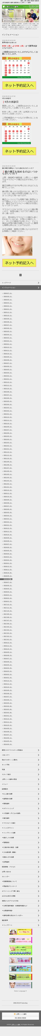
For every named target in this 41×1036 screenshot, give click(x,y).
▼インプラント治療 (8, 833)
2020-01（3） (8, 525)
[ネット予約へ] (19, 85)
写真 (3, 769)
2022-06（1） (8, 433)
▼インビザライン (8, 828)
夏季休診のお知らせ (9, 42)
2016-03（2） (8, 671)
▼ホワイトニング (8, 808)
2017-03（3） (8, 633)
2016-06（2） (8, 661)
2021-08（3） (8, 464)
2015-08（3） (8, 693)
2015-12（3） (8, 680)
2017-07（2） (8, 620)
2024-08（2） (8, 360)
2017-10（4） (8, 611)
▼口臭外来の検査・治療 (10, 847)
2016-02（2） (8, 674)
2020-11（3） (8, 493)
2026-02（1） (8, 306)
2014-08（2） (8, 731)
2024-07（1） (8, 363)
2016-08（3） (8, 655)
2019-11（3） (8, 531)
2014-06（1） (8, 738)
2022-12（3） (8, 417)
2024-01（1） (8, 379)
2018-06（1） (8, 585)
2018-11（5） (8, 569)
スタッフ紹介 (6, 774)
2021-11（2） (8, 455)
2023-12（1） (8, 382)
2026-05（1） (8, 299)
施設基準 (5, 920)
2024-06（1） (8, 366)
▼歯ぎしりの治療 (8, 837)
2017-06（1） (8, 623)
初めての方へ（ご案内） (10, 760)
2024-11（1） (8, 350)
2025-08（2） (8, 322)
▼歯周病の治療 (7, 798)
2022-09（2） (8, 426)
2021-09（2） (8, 461)
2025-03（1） (8, 337)
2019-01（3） (8, 563)
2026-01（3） (8, 309)
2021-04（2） (8, 477)
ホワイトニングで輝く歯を (11, 891)
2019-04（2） (8, 553)
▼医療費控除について (9, 881)
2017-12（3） (8, 604)
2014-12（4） (8, 719)
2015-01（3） (8, 715)
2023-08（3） (8, 391)
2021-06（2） (8, 471)
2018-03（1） (8, 595)
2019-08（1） (8, 541)
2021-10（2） (8, 458)
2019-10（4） (8, 534)
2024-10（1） (8, 353)
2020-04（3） (8, 515)
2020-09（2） (8, 499)
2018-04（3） (8, 592)
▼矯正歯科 (5, 818)
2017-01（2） (8, 639)
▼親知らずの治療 (8, 857)
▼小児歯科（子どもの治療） (11, 813)
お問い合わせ (6, 871)
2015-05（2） (8, 703)
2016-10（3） (8, 649)
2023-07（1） (8, 395)
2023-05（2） (8, 401)
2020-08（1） (8, 503)
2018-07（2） (8, 582)
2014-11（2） (8, 722)
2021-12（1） (8, 452)
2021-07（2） (8, 468)
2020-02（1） (8, 522)
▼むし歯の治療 (7, 794)
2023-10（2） (8, 388)
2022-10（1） (8, 423)
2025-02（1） (8, 341)
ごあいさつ (5, 755)
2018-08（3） (8, 579)
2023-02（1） (8, 411)
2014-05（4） (8, 741)
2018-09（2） (8, 576)
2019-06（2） (8, 547)
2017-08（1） (8, 617)
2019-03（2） (8, 557)
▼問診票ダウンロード (9, 886)
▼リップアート (7, 925)
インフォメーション (8, 287)
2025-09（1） (8, 318)
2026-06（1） (8, 296)
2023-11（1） (8, 385)
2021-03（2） (8, 480)
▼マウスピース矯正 (8, 823)
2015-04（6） (8, 706)
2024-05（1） (8, 369)
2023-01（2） (8, 414)
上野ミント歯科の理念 (9, 779)
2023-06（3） (8, 398)
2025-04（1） (8, 334)
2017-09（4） (8, 614)
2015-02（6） (8, 712)
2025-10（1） (8, 315)
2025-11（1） (8, 312)
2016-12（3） (8, 642)
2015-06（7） (8, 700)
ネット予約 (5, 764)
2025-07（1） (8, 325)
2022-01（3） (8, 449)
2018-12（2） (8, 566)
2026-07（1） (8, 293)
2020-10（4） (8, 496)
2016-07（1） (8, 658)
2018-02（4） (8, 598)
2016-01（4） (8, 677)
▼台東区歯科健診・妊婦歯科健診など (14, 905)
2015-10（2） (8, 687)
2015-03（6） (8, 709)
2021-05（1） (8, 474)
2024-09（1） (8, 357)
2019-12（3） (8, 528)
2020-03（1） (8, 518)
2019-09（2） (8, 538)
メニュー (5, 784)
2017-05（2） (8, 626)
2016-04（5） (8, 668)
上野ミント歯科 (15, 1024)
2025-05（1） (8, 331)
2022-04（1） (8, 439)
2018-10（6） (8, 572)
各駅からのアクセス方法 (10, 901)
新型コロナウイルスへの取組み (12, 750)
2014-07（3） (8, 734)
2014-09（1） (8, 728)
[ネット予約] (19, 151)
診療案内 (5, 789)
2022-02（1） (8, 445)
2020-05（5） (8, 512)
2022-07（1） (8, 430)
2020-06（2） (8, 509)
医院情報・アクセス (8, 867)
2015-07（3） (8, 696)
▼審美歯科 (5, 803)
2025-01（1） (8, 344)
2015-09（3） (8, 690)
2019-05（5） (8, 550)
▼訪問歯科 (5, 862)
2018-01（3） (8, 601)
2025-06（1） (8, 328)
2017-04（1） (8, 630)
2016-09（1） (8, 652)
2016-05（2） (8, 665)
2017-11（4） (8, 607)
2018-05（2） (8, 588)
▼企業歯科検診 (7, 910)
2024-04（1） (8, 372)
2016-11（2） (8, 646)
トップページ (6, 282)
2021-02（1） (8, 484)
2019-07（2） (8, 544)
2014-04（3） (8, 744)
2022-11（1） (8, 420)
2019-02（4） (8, 560)
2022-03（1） (8, 442)
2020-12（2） (8, 490)
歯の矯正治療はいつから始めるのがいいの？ (18, 168)
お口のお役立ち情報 (8, 896)
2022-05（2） (8, 436)
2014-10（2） (8, 725)
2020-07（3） (8, 506)
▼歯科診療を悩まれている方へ (12, 915)
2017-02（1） (8, 636)
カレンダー (5, 876)
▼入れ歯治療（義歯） (9, 852)
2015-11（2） (8, 684)
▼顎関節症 (5, 842)
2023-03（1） (8, 407)
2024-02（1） (8, 376)
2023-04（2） (8, 404)
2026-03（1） (8, 303)
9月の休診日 (6, 98)
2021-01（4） (8, 487)
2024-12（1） (8, 347)
